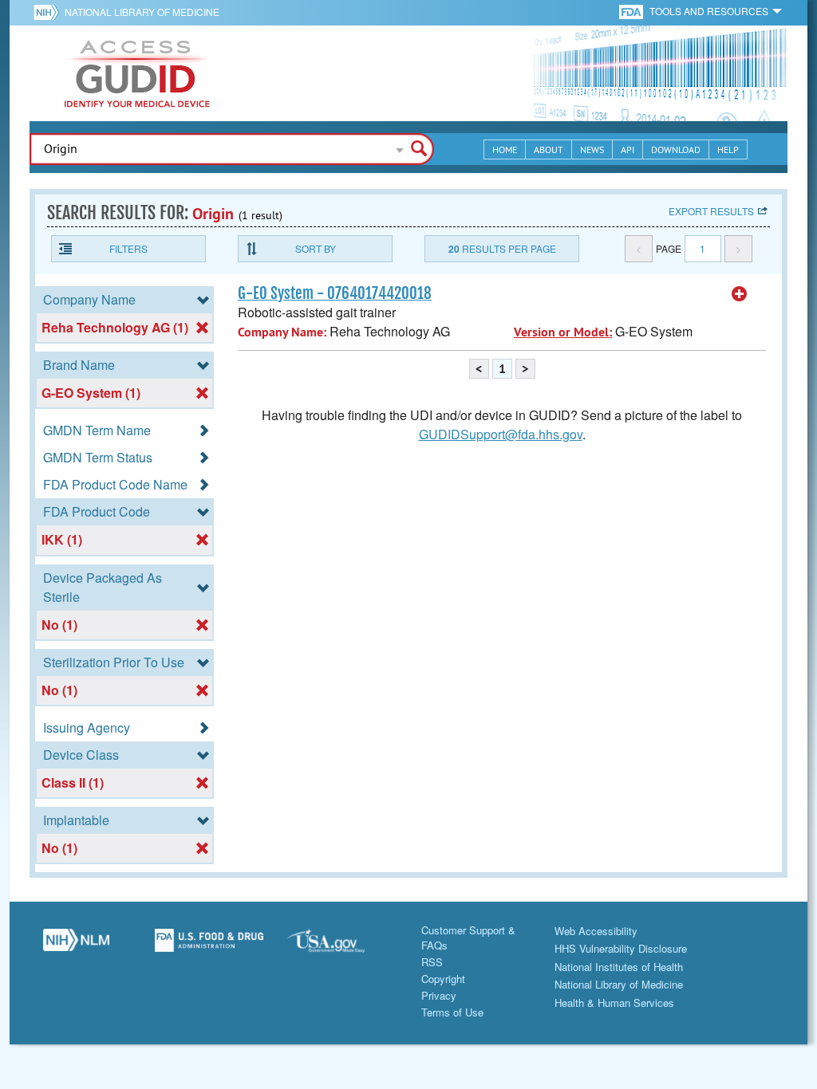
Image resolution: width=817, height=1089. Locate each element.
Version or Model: (563, 332)
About (548, 149)
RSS (432, 961)
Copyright (443, 978)
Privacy (438, 995)
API (627, 149)
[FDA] (632, 11)
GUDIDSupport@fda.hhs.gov (500, 434)
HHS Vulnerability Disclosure (621, 948)
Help (728, 149)
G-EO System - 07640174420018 (335, 293)
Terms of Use (452, 1012)
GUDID (137, 73)
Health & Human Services (614, 1002)
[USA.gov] (342, 946)
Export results (711, 211)
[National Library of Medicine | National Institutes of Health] (76, 946)
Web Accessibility (596, 930)
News (592, 149)
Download (676, 149)
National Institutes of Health (619, 966)
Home (504, 149)
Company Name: (282, 332)
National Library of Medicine (142, 11)
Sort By (315, 248)
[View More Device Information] (740, 294)
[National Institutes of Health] (49, 12)
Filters (128, 248)
